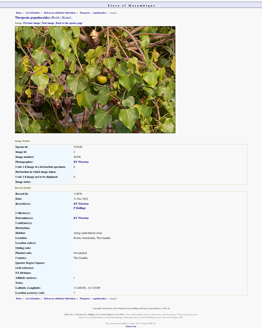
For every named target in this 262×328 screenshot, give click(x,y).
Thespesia (84, 12)
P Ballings (80, 208)
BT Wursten (81, 162)
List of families (32, 12)
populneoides (99, 12)
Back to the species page (69, 23)
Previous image (31, 23)
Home (19, 12)
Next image (48, 23)
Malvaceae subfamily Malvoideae (60, 12)
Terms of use (131, 326)
